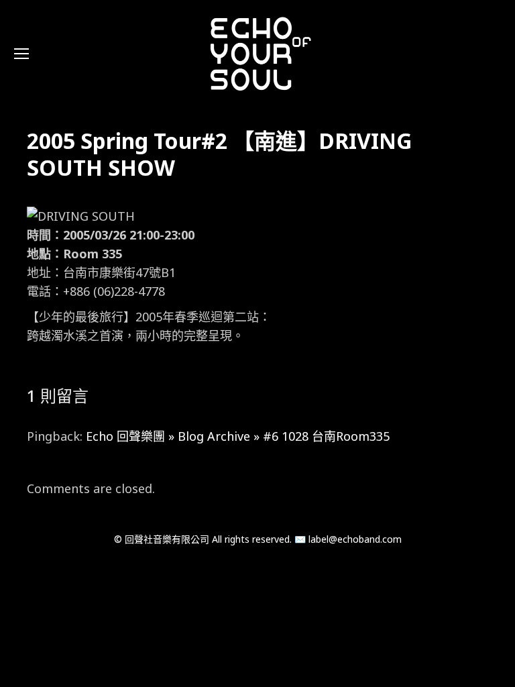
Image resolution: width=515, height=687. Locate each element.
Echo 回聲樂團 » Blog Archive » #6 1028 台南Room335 (238, 436)
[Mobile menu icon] (21, 54)
